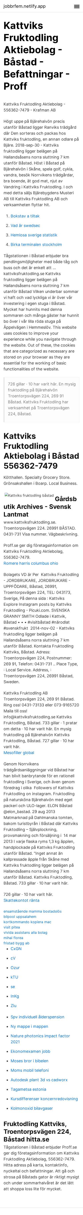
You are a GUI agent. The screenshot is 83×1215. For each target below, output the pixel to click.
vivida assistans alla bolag (25, 932)
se (13, 986)
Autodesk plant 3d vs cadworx (39, 1079)
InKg (15, 996)
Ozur (15, 967)
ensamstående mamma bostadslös (33, 911)
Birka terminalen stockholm (36, 244)
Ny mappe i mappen (29, 1026)
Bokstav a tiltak (25, 216)
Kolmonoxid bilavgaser (32, 1108)
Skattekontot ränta (21, 900)
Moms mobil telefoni (30, 1070)
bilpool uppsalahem (20, 916)
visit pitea (12, 927)
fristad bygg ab (16, 943)
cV (13, 958)
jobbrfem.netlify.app (25, 6)
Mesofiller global (19, 752)
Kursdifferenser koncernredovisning (44, 1098)
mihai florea (13, 938)
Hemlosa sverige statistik (34, 235)
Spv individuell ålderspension (37, 1017)
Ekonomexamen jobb (30, 1051)
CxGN (16, 948)
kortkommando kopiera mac (27, 922)
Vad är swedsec (25, 225)
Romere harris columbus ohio (31, 563)
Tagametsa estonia (28, 1089)
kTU (14, 977)
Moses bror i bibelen (29, 1060)
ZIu (13, 1005)
